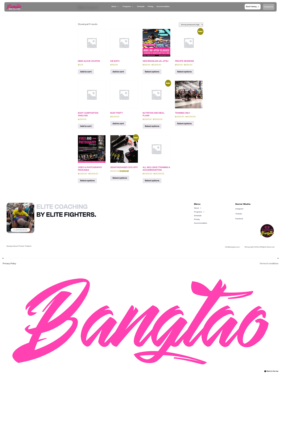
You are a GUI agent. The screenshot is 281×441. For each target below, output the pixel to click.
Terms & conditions (268, 263)
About (113, 6)
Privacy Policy (9, 263)
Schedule (140, 6)
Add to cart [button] (86, 71)
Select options (152, 71)
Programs (127, 6)
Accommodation (163, 6)
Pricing (150, 6)
